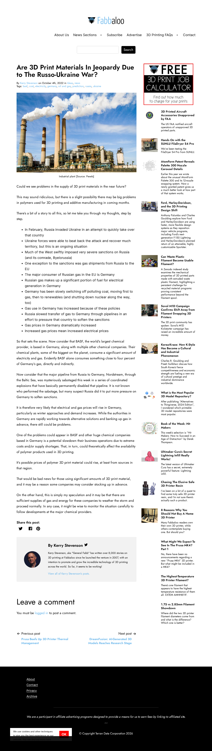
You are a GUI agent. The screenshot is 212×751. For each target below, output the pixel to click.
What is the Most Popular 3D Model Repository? (177, 394)
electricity (40, 86)
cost (31, 86)
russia (88, 86)
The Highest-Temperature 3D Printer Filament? (177, 578)
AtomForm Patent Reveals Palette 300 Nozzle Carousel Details (177, 165)
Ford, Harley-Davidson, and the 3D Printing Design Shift (176, 206)
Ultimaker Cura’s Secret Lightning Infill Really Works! (176, 455)
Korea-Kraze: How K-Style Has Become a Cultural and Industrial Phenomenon (178, 350)
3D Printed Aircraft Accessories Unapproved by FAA (177, 115)
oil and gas (64, 86)
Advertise (134, 35)
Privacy (31, 690)
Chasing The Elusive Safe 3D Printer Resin (177, 484)
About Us (61, 35)
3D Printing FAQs (159, 35)
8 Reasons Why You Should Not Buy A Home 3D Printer (177, 514)
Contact (189, 35)
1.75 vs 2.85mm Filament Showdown (177, 606)
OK (64, 734)
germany (52, 86)
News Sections (85, 35)
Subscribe (114, 35)
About (30, 679)
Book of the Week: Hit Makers (175, 426)
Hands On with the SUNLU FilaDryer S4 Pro (177, 142)
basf (25, 86)
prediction (78, 86)
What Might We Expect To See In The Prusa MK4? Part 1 (178, 545)
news (77, 83)
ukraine (97, 86)
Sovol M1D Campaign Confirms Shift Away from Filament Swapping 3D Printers (178, 311)
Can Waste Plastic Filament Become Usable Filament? (177, 260)
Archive (31, 696)
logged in (41, 613)
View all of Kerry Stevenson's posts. (69, 574)
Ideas (70, 83)
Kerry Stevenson (29, 83)
